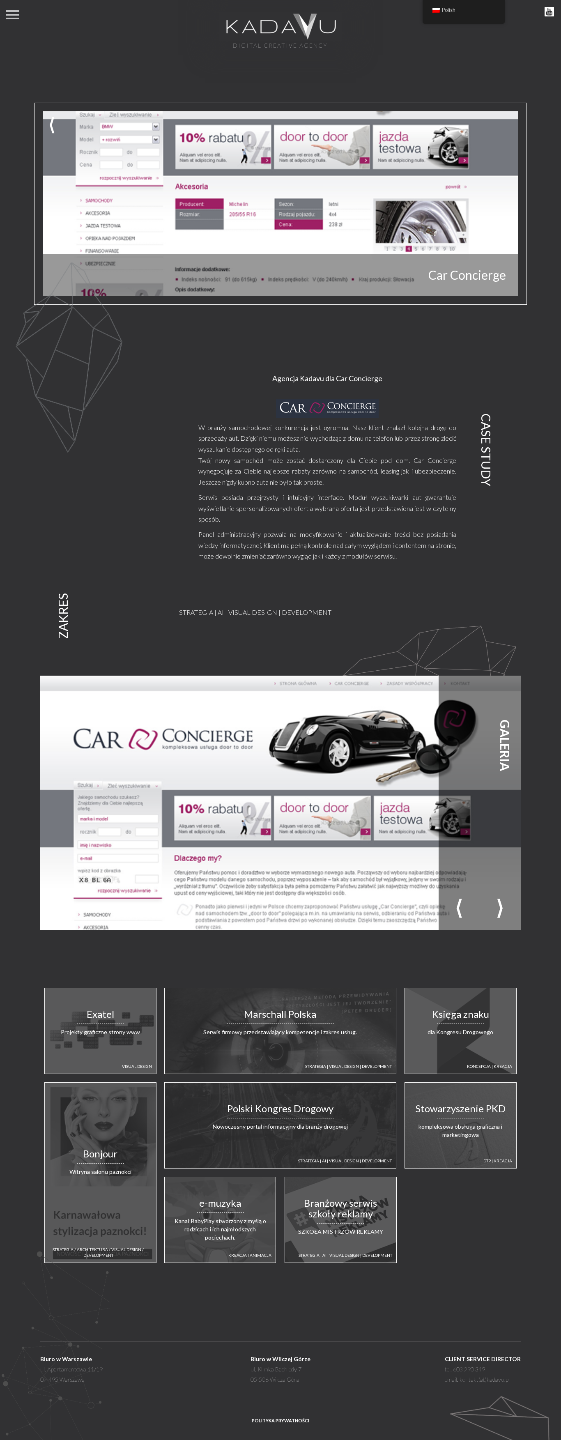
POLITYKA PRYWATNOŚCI (280, 1420)
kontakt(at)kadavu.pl (485, 1379)
